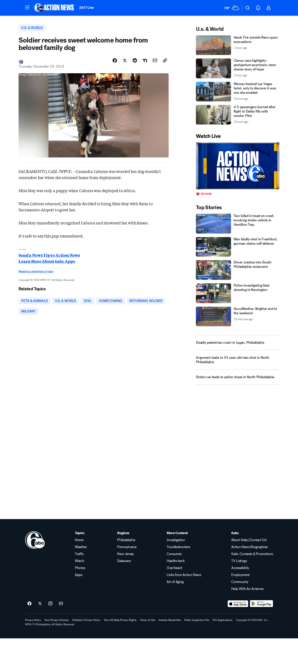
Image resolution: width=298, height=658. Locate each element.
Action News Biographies (249, 547)
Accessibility (240, 568)
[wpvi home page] (35, 540)
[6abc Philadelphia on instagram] (50, 603)
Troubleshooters (178, 547)
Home (79, 540)
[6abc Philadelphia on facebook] (29, 603)
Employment (240, 575)
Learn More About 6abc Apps (47, 261)
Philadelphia (126, 540)
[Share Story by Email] (155, 60)
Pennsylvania (126, 547)
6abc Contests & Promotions (252, 554)
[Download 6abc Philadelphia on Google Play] (261, 603)
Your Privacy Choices (57, 620)
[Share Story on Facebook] (114, 60)
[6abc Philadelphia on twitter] (40, 603)
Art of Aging (175, 582)
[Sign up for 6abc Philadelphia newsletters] (61, 603)
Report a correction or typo (36, 271)
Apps (78, 575)
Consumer (174, 554)
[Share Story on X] (124, 60)
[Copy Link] (165, 60)
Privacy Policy (33, 620)
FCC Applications (222, 620)
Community (239, 582)
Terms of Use (147, 620)
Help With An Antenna (247, 589)
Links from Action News (184, 575)
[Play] (237, 165)
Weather (81, 547)
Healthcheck (176, 561)
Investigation (176, 540)
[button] (27, 7)
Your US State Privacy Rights (120, 620)
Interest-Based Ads (170, 620)
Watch (79, 561)
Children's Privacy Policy (86, 620)
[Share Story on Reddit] (135, 60)
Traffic (79, 554)
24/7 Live (86, 7)
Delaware (124, 561)
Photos (80, 568)
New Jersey (125, 554)
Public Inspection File (196, 620)
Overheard (174, 568)
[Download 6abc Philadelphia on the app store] (238, 603)
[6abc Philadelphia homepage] (54, 8)
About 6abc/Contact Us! (248, 540)
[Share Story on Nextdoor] (145, 60)
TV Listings (239, 561)
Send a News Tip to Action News (49, 255)
